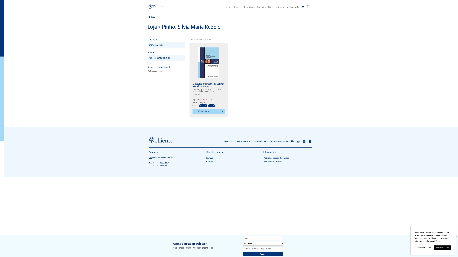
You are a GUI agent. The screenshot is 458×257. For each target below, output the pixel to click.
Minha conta (292, 6)
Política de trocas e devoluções (276, 158)
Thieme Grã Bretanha (278, 141)
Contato (280, 6)
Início (227, 6)
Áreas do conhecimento (159, 67)
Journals (261, 6)
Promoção (249, 6)
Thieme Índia (260, 141)
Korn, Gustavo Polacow (202, 89)
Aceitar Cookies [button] (442, 248)
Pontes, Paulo (209, 91)
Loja (236, 6)
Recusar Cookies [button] (424, 248)
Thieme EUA (227, 141)
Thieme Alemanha (243, 141)
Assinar (263, 254)
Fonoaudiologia (156, 71)
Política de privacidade (273, 162)
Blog (270, 6)
